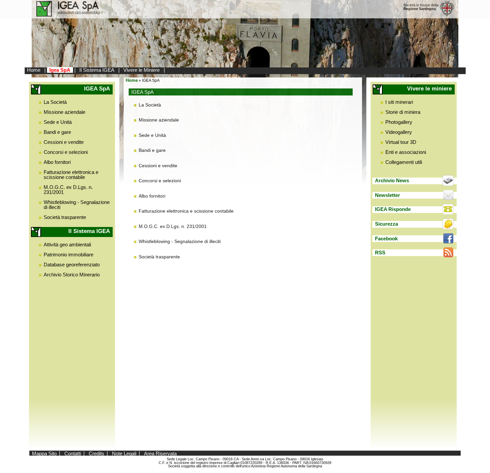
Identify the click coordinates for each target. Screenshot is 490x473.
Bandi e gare (57, 132)
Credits (96, 453)
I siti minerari (399, 102)
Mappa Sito (44, 453)
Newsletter (387, 195)
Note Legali (124, 453)
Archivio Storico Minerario (72, 274)
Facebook (386, 238)
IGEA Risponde (393, 209)
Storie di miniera (402, 112)
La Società (55, 102)
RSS (380, 252)
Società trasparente (65, 217)
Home (33, 70)
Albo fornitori (57, 162)
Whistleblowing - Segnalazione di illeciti (77, 204)
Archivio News (392, 180)
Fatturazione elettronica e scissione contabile (71, 174)
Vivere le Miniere (141, 70)
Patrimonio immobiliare (68, 254)
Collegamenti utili (403, 162)
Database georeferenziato (72, 264)
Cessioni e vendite (64, 142)
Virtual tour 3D (400, 142)
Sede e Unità (58, 122)
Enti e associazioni (405, 152)
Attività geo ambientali (67, 244)
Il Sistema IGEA (96, 70)
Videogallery (398, 132)
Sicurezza (386, 224)
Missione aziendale (64, 112)
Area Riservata (160, 453)
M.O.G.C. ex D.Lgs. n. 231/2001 (68, 189)
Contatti (72, 453)
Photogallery (398, 122)
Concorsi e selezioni (66, 152)
